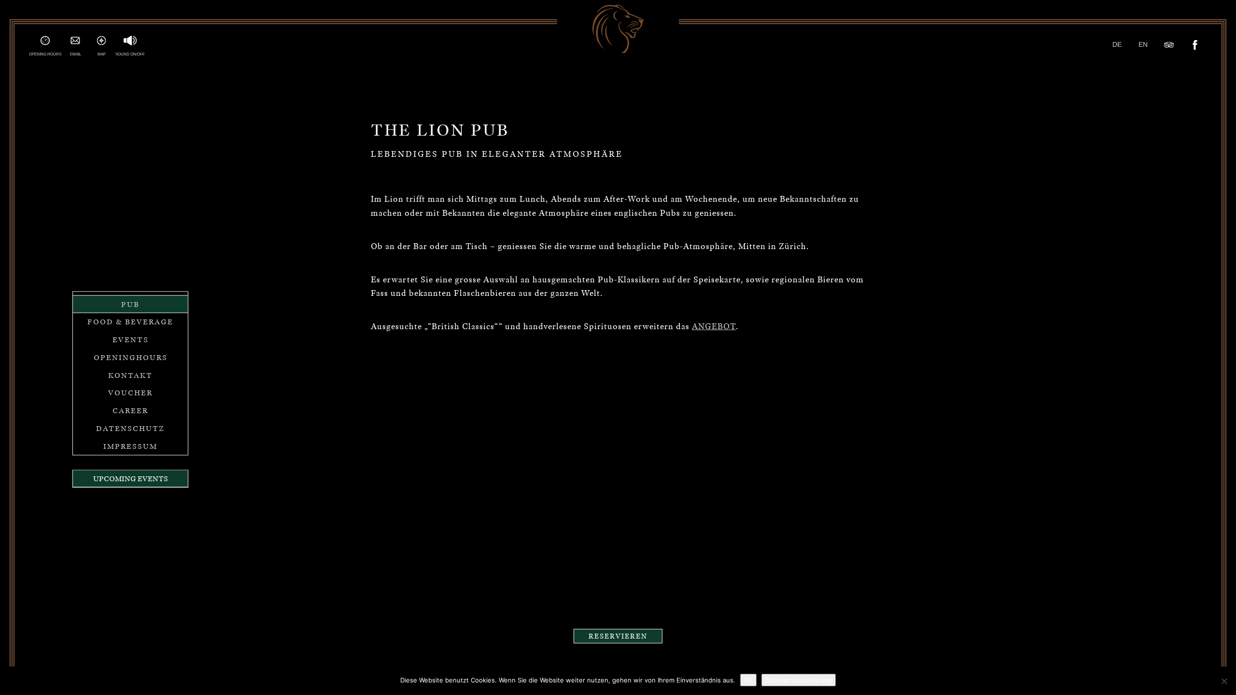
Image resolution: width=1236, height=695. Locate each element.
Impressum (130, 446)
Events (130, 340)
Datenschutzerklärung (798, 680)
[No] (1224, 681)
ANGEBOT (714, 326)
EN (1143, 44)
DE (1117, 44)
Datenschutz (130, 428)
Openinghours (131, 357)
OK (748, 680)
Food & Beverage (130, 322)
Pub (130, 304)
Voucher (130, 393)
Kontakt (130, 375)
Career (130, 411)
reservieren (618, 636)
